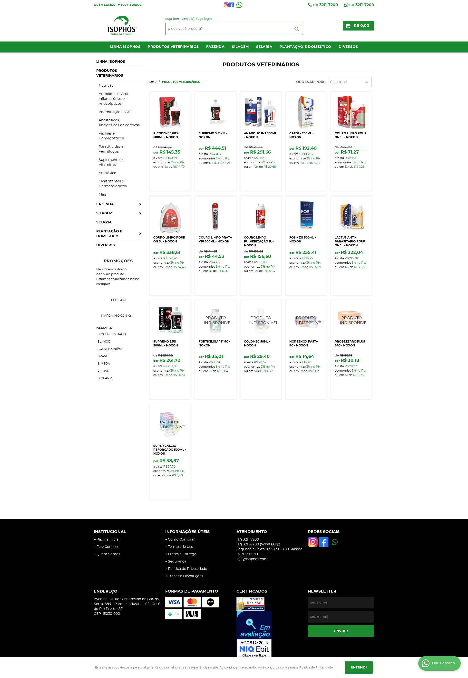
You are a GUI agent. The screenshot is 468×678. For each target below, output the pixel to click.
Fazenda (215, 47)
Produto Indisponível (215, 320)
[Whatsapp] (239, 5)
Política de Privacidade (187, 569)
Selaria (264, 47)
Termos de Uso (180, 547)
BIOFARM (105, 378)
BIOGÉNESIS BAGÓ (112, 334)
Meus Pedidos (130, 4)
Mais (103, 194)
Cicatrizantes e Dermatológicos (113, 184)
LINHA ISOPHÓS (125, 47)
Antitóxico (107, 173)
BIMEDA (104, 363)
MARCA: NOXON (114, 315)
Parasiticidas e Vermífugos (111, 149)
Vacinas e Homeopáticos (111, 136)
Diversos (348, 47)
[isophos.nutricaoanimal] (226, 4)
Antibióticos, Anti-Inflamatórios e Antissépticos (114, 98)
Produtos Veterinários (173, 47)
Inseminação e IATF (115, 112)
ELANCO (104, 341)
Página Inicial (108, 539)
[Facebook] (231, 4)
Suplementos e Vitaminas (111, 162)
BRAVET (104, 356)
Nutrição (106, 85)
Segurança (177, 561)
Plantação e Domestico (305, 47)
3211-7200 (325, 5)
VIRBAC (103, 370)
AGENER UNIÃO (110, 348)
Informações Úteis (187, 532)
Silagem (240, 47)
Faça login (204, 19)
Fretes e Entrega (182, 554)
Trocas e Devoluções (185, 576)
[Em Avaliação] (269, 634)
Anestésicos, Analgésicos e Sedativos (119, 123)
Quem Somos (104, 4)
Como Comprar (181, 539)
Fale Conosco (108, 547)
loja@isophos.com (252, 559)
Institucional (110, 532)
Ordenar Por (309, 82)
